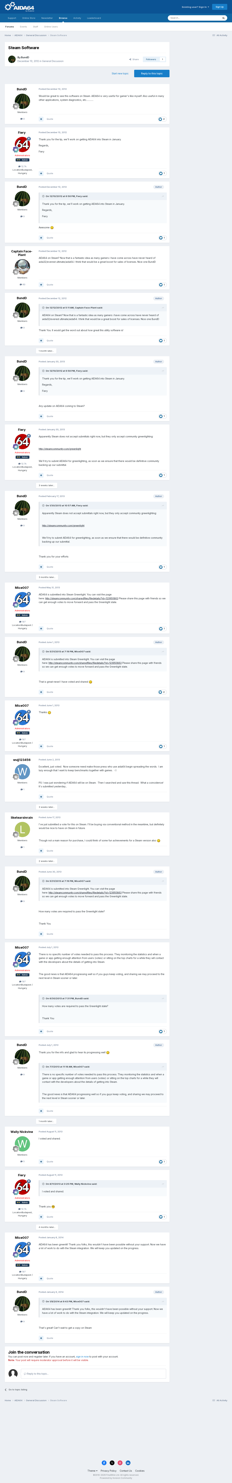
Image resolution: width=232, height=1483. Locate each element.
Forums (9, 26)
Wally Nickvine (22, 1132)
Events (23, 26)
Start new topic (120, 73)
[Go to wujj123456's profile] (22, 771)
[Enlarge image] (52, 227)
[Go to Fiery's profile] (22, 144)
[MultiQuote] (41, 119)
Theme (91, 1470)
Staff (35, 26)
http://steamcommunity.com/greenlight (60, 448)
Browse (63, 18)
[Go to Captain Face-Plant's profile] (22, 266)
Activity (77, 18)
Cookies (140, 1470)
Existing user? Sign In (195, 7)
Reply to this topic (152, 73)
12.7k (23, 166)
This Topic (209, 18)
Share (135, 59)
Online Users (51, 26)
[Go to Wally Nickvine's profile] (22, 1144)
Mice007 (22, 587)
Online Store (28, 18)
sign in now (82, 1356)
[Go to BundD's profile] (12, 59)
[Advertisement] (200, 64)
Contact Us (126, 1470)
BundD (25, 57)
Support (12, 18)
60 (23, 284)
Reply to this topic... (37, 1373)
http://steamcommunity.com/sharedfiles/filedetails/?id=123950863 (81, 598)
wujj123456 (22, 760)
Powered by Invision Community (116, 1478)
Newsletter (47, 18)
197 (23, 621)
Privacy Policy (109, 1470)
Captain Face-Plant (21, 253)
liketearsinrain (22, 817)
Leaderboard (94, 18)
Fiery (22, 132)
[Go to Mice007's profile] (22, 599)
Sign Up (220, 6)
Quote (50, 119)
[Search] (223, 18)
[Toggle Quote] (43, 196)
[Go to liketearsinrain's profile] (22, 829)
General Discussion (53, 61)
